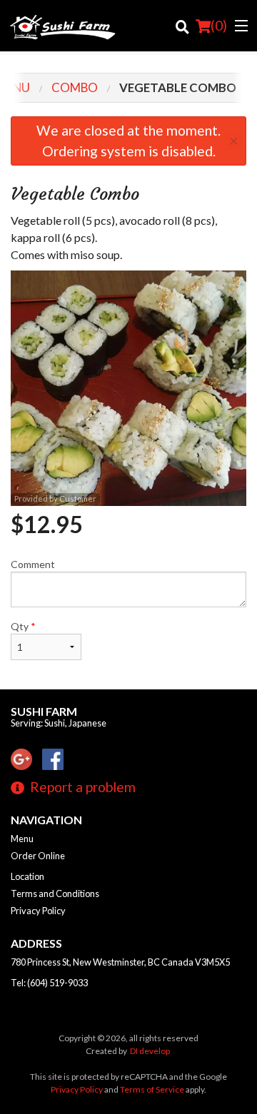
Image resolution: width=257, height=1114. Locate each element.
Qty (23, 626)
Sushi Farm (44, 711)
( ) (219, 25)
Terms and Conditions (55, 893)
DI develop (150, 1050)
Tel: (49, 982)
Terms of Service (152, 1089)
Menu (22, 838)
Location (27, 876)
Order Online (38, 855)
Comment (33, 564)
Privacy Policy (38, 910)
